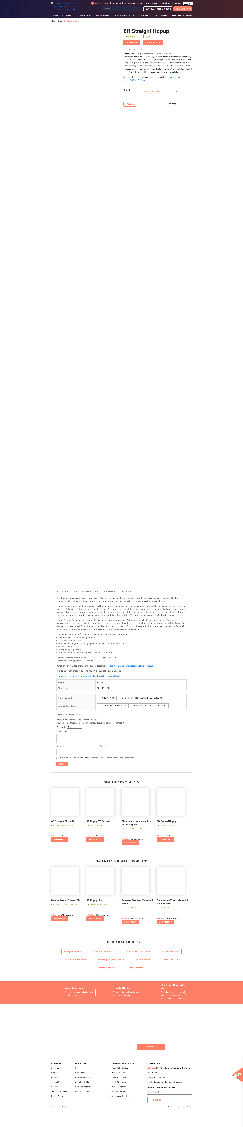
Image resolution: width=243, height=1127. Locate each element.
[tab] (63, 592)
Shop (140, 3)
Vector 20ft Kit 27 (107, 967)
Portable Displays (102, 15)
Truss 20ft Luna (172, 959)
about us (117, 3)
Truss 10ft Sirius (171, 951)
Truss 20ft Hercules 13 (75, 959)
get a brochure (152, 43)
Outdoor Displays (160, 15)
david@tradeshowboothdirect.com (168, 1082)
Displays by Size (83, 15)
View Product (59, 840)
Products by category (62, 15)
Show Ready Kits (182, 9)
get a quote (131, 43)
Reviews (54, 1077)
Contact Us (55, 1082)
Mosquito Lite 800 (73, 951)
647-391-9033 (102, 3)
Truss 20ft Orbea (136, 967)
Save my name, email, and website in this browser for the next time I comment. (96, 757)
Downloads (109, 592)
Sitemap (54, 1087)
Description (62, 592)
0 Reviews (55, 836)
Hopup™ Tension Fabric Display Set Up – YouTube (131, 665)
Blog (53, 1073)
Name (60, 746)
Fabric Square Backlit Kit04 (111, 959)
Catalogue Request (83, 1077)
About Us (55, 1068)
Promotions (151, 3)
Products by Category (120, 1068)
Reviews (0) (126, 592)
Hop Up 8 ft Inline (162, 53)
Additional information (86, 592)
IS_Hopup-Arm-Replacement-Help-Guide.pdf (142, 698)
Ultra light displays (83, 1087)
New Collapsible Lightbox (158, 9)
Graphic (127, 90)
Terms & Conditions (59, 1091)
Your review (64, 731)
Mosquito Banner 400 (104, 951)
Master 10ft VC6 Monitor (139, 951)
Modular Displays (140, 15)
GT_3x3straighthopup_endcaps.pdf (149, 706)
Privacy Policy (57, 1096)
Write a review (67, 836)
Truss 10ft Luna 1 (144, 959)
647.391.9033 (160, 1077)
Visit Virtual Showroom (170, 3)
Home (53, 21)
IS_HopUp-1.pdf (107, 698)
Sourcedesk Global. (185, 1107)
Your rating (61, 727)
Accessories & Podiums (182, 15)
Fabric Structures (121, 15)
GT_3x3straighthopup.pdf (113, 706)
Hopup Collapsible (144, 53)
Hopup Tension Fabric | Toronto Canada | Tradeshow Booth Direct (88, 676)
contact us (129, 3)
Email (103, 746)
